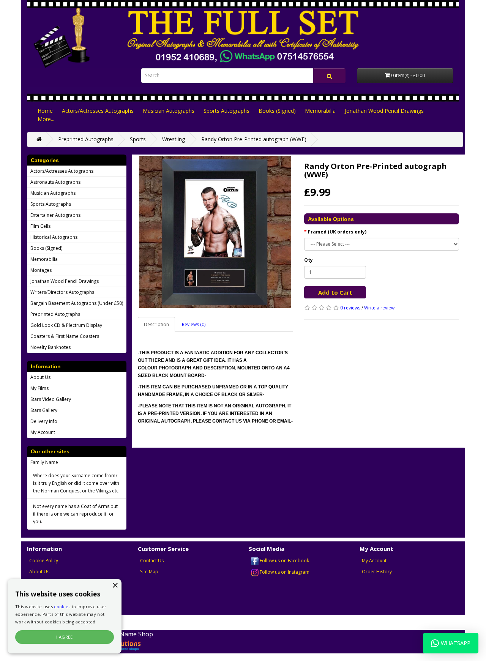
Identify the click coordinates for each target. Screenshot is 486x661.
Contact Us (152, 560)
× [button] (115, 585)
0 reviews (350, 307)
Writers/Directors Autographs (62, 292)
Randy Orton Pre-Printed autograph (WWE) (253, 139)
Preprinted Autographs (86, 139)
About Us (40, 377)
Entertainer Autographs (55, 215)
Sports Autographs (226, 110)
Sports (138, 139)
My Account (42, 432)
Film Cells (40, 226)
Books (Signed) (277, 110)
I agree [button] (64, 637)
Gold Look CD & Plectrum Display (66, 325)
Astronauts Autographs (55, 182)
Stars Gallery (43, 410)
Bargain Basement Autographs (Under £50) (76, 303)
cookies (62, 606)
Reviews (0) (193, 324)
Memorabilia (320, 110)
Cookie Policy (43, 560)
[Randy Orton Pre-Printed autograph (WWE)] (215, 232)
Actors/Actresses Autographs (98, 110)
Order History (377, 571)
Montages (41, 270)
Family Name (44, 462)
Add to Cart (335, 292)
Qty (308, 260)
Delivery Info (43, 421)
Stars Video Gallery (50, 399)
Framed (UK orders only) (337, 232)
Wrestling (173, 139)
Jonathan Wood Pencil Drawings (384, 110)
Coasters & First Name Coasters (64, 336)
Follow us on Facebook (284, 560)
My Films (39, 388)
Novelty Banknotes (50, 347)
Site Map (149, 571)
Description (156, 324)
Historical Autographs (53, 237)
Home (45, 110)
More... (46, 119)
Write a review (379, 307)
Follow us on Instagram (284, 572)
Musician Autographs (168, 110)
